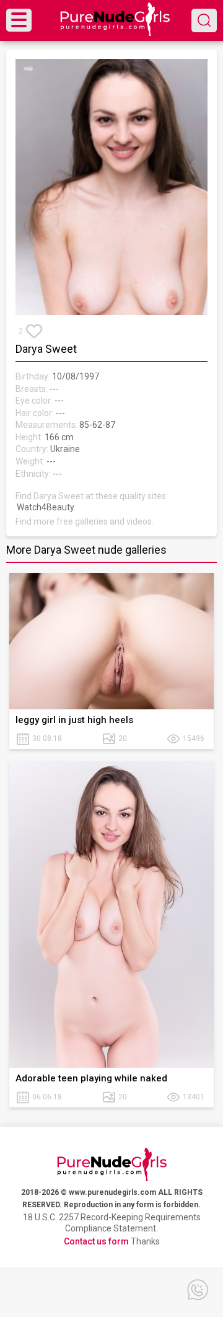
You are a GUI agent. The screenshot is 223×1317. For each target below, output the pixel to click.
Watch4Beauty (45, 507)
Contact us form (96, 1241)
